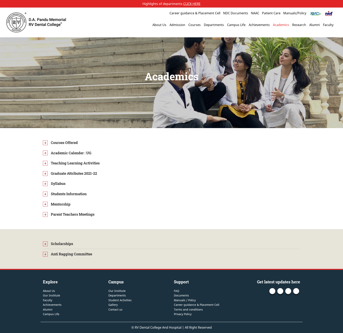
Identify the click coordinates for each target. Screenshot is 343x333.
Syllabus (58, 183)
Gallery (113, 305)
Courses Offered (64, 142)
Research (299, 25)
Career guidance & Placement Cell (195, 13)
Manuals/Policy (294, 13)
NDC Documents (235, 13)
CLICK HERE (191, 4)
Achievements (259, 25)
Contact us (115, 309)
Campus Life (236, 25)
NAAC (255, 13)
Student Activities (120, 300)
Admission (177, 25)
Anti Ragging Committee (71, 254)
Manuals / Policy (185, 300)
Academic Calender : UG (71, 153)
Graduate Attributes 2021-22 (74, 173)
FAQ (176, 291)
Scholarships (62, 243)
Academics (281, 25)
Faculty (328, 25)
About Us (159, 25)
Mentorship (60, 204)
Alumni (314, 25)
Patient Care (271, 13)
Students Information (69, 193)
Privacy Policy (183, 314)
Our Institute (51, 295)
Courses (194, 25)
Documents (181, 295)
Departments (214, 25)
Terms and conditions (188, 309)
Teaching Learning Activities (75, 163)
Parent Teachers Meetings (72, 214)
